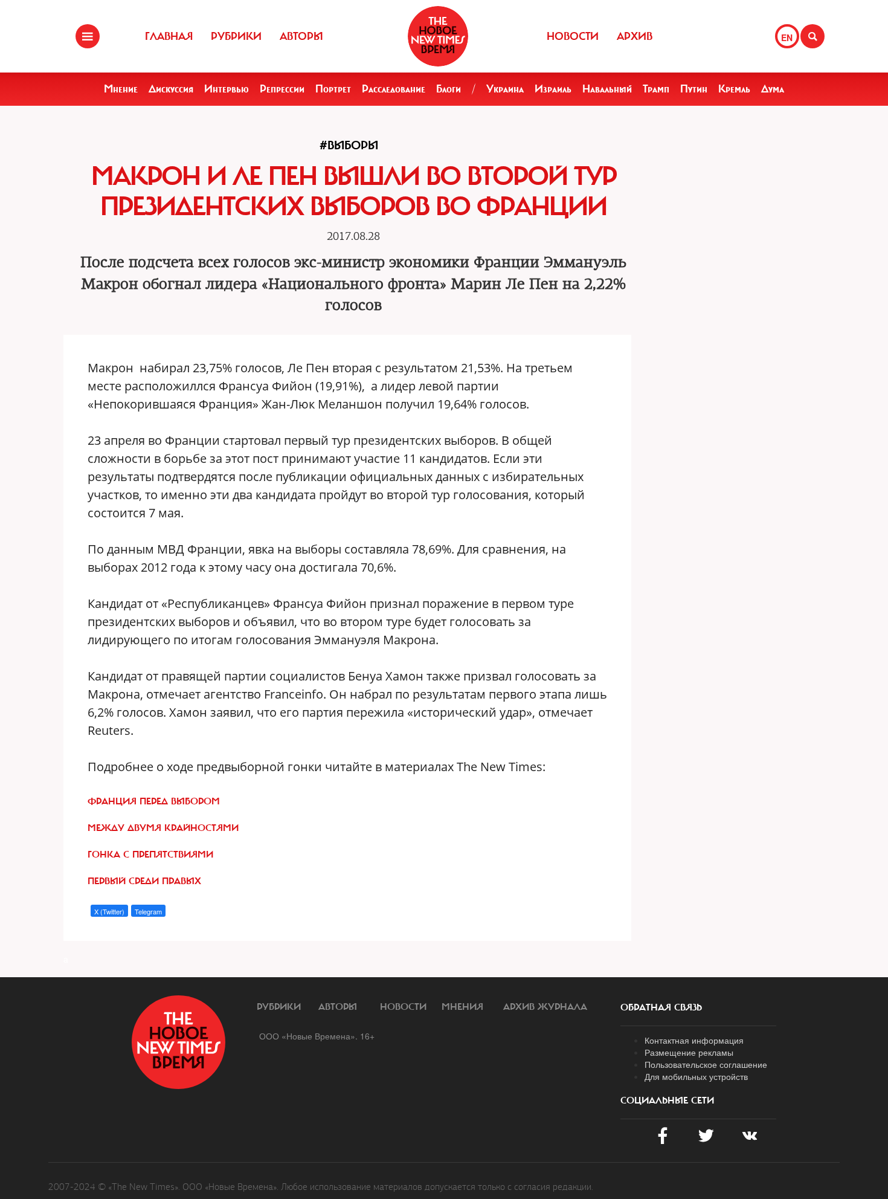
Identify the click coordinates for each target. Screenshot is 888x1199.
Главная (169, 36)
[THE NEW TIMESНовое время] (438, 36)
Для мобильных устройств (696, 1076)
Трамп (656, 88)
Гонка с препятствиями (150, 854)
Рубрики (236, 36)
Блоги (448, 88)
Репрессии (282, 88)
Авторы (301, 36)
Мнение (121, 88)
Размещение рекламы (689, 1052)
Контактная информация (694, 1040)
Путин (693, 88)
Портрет (333, 88)
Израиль (553, 88)
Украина (505, 88)
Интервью (226, 88)
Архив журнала (545, 1007)
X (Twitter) (109, 911)
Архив (634, 36)
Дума (772, 88)
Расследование (393, 88)
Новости (573, 36)
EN (787, 37)
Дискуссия (171, 88)
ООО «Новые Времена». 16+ (317, 1036)
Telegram (148, 911)
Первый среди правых (144, 881)
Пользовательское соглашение (706, 1064)
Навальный (607, 88)
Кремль (734, 88)
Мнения (462, 1007)
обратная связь (661, 1007)
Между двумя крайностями (163, 828)
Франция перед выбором (154, 801)
